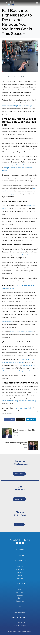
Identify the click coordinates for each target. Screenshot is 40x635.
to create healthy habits (21, 255)
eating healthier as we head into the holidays (23, 165)
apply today (28, 408)
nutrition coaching (12, 401)
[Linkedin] (23, 555)
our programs (18, 408)
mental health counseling (28, 401)
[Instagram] (20, 555)
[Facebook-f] (16, 555)
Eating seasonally (7, 321)
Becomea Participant (20, 463)
